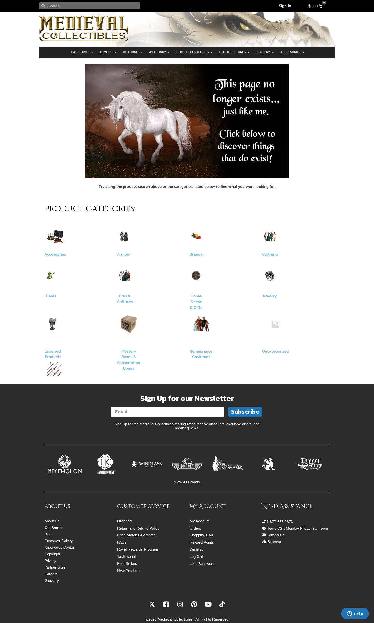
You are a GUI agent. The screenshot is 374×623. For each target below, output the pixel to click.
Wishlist (196, 549)
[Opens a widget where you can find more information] (355, 614)
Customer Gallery (59, 541)
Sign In (285, 6)
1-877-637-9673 (280, 522)
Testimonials (127, 556)
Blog (48, 534)
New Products (129, 571)
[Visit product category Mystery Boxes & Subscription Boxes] (128, 324)
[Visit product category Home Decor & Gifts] (196, 276)
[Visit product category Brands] (196, 236)
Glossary (52, 580)
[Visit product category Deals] (51, 276)
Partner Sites (55, 567)
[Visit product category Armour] (124, 236)
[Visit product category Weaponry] (54, 369)
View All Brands (187, 482)
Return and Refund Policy (138, 528)
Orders (195, 528)
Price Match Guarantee (136, 535)
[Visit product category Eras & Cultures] (125, 276)
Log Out (196, 556)
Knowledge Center (59, 547)
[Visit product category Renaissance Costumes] (201, 324)
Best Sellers (127, 563)
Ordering (124, 521)
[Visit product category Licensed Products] (53, 324)
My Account (199, 521)
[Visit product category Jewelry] (269, 276)
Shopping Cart (201, 535)
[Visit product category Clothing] (270, 236)
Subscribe (245, 411)
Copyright (52, 554)
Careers (51, 574)
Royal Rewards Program (137, 549)
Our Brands (54, 527)
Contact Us (275, 535)
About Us (52, 521)
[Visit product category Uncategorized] (275, 324)
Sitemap (274, 541)
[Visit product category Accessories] (55, 236)
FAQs (122, 542)
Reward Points (202, 542)
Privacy (50, 561)
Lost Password (202, 563)
